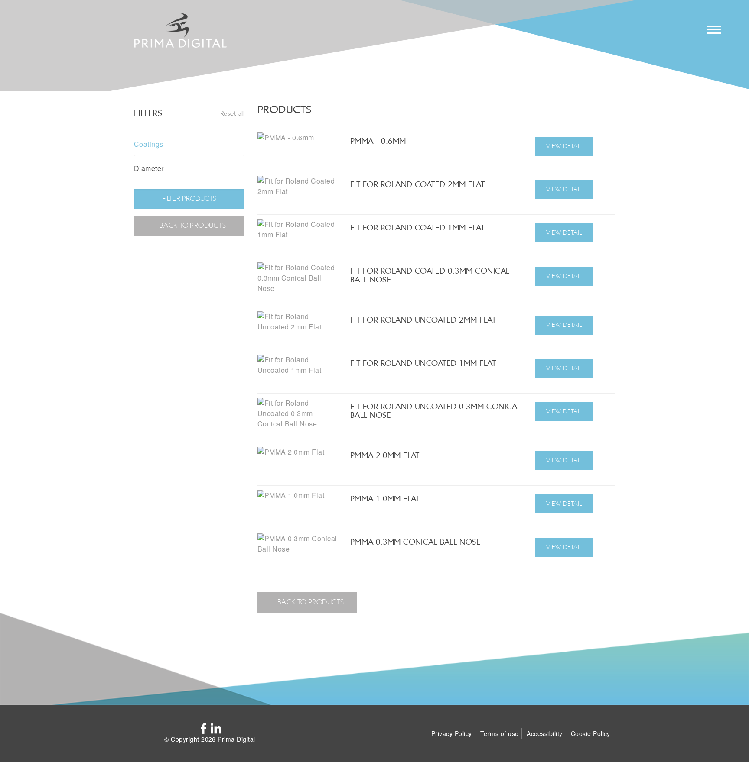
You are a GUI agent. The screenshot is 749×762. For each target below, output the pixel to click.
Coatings (148, 144)
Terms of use (499, 733)
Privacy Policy (451, 733)
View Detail (564, 146)
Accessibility (544, 733)
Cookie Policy (590, 733)
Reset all (232, 113)
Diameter (149, 168)
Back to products (191, 225)
